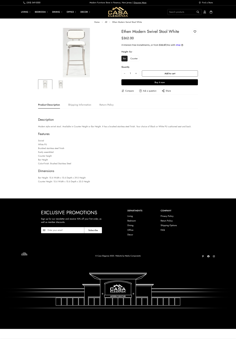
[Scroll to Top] (231, 324)
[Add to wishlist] (195, 32)
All (106, 22)
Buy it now (160, 82)
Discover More (140, 2)
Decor (84, 11)
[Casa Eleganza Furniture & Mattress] (118, 12)
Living (24, 11)
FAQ (163, 230)
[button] (211, 12)
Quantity (125, 67)
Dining (56, 11)
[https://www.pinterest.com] (203, 256)
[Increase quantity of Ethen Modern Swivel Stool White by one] (136, 73)
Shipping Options (169, 225)
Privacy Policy (167, 216)
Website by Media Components (128, 255)
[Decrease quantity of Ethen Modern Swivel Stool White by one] (125, 73)
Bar (124, 58)
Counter (134, 58)
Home (97, 22)
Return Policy (167, 220)
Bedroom (40, 11)
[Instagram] (214, 256)
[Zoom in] (109, 34)
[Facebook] (208, 256)
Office (70, 11)
